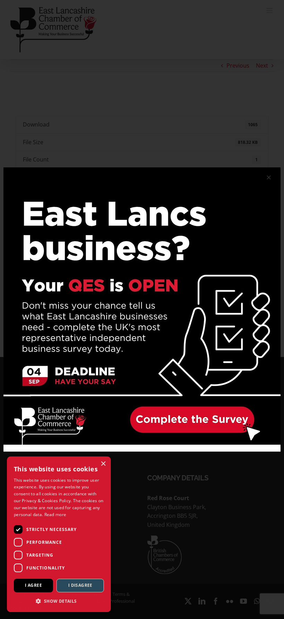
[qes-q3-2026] (142, 170)
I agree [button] (33, 585)
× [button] (103, 464)
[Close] (269, 177)
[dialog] (59, 534)
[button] (59, 601)
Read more (55, 514)
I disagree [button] (80, 585)
